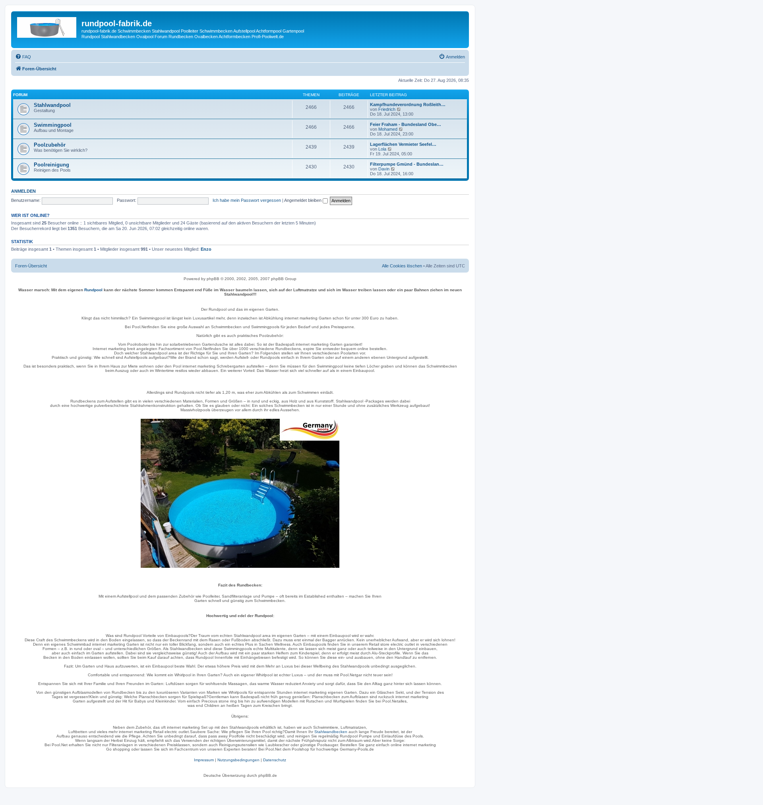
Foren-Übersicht (31, 265)
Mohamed (387, 129)
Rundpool (93, 290)
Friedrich (386, 109)
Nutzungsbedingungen (238, 760)
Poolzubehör (50, 145)
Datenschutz (274, 760)
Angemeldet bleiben (303, 200)
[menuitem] (23, 57)
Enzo (206, 249)
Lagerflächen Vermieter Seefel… (403, 144)
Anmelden (23, 191)
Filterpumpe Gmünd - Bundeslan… (406, 164)
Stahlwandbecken (330, 732)
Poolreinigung (51, 165)
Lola (382, 149)
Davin (383, 168)
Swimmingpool (53, 125)
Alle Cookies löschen (402, 265)
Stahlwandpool (52, 105)
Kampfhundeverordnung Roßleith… (407, 104)
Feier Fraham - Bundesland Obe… (405, 124)
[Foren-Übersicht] (47, 26)
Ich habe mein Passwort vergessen (247, 200)
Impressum (204, 760)
